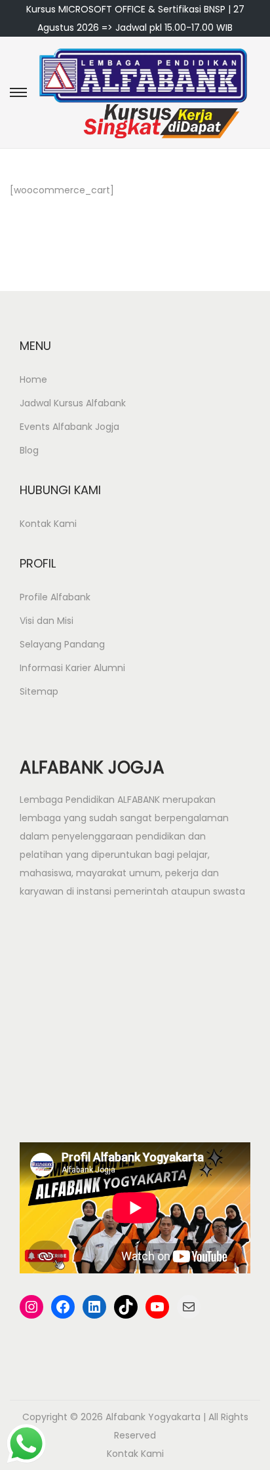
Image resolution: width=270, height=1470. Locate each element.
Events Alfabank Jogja (69, 426)
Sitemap (39, 691)
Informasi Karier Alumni (72, 667)
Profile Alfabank (55, 597)
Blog (29, 450)
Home (33, 379)
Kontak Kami (48, 523)
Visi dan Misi (46, 620)
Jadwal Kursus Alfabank (73, 403)
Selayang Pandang (62, 644)
